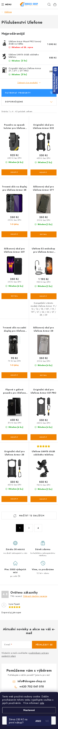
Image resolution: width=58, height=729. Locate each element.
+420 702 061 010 (31, 686)
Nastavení (29, 710)
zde (42, 703)
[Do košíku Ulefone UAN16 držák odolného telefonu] (43, 499)
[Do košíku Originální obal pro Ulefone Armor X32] (43, 172)
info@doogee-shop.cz (32, 681)
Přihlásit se (44, 644)
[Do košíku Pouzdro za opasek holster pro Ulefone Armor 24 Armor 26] (14, 172)
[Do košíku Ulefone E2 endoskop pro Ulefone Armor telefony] (43, 296)
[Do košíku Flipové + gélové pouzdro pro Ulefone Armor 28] (14, 437)
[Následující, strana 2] (29, 528)
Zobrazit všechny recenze (35, 596)
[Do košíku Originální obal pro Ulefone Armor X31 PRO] (43, 437)
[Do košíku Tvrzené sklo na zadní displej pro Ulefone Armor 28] (14, 375)
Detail (43, 234)
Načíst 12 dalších (31, 515)
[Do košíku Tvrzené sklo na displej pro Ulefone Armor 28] (14, 234)
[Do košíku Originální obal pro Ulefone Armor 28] (14, 499)
